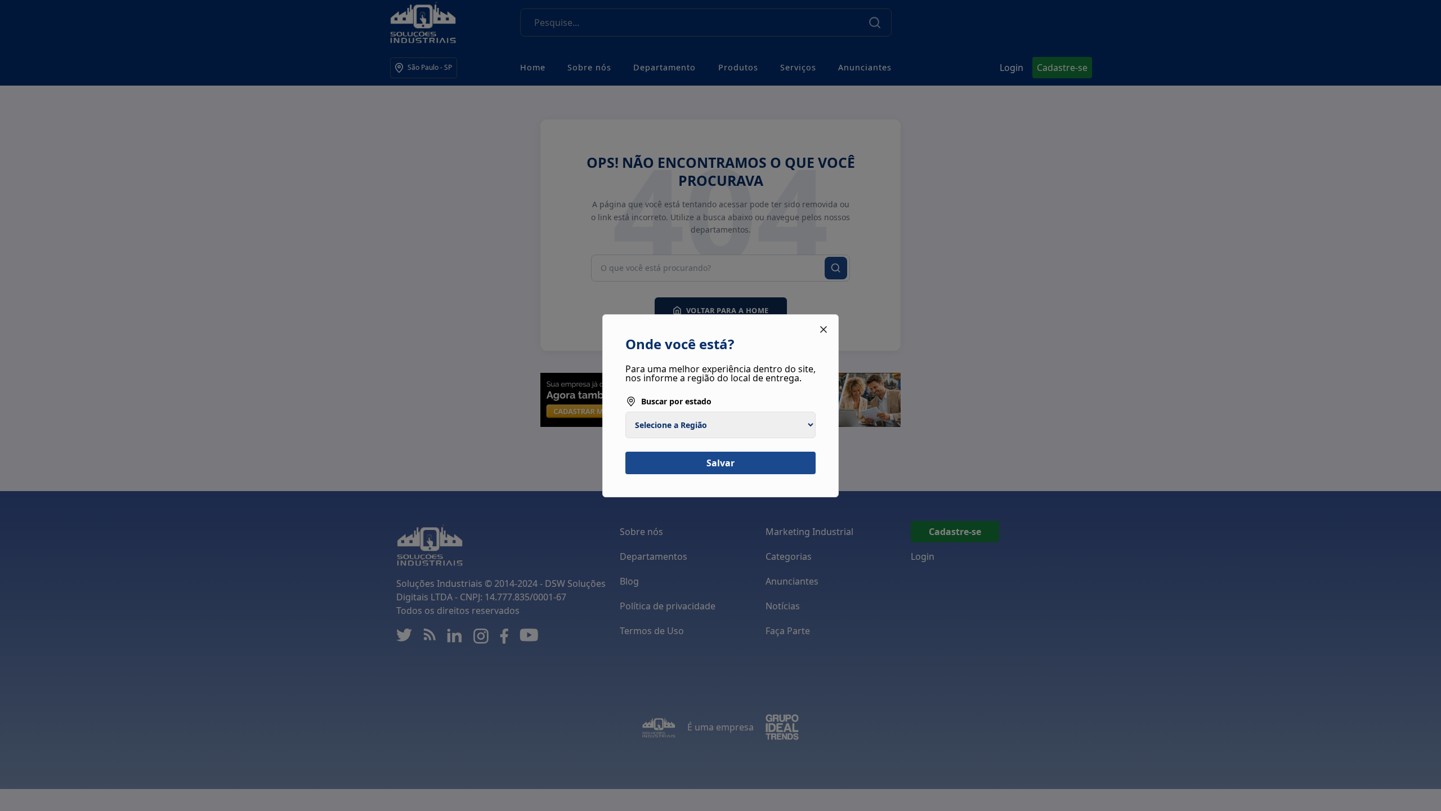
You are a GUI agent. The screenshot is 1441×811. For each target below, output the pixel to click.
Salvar (720, 463)
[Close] (823, 329)
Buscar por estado (676, 401)
